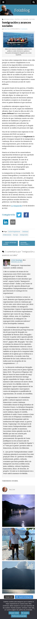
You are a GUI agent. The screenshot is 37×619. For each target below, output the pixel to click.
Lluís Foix (7, 29)
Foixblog (22, 10)
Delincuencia (7, 235)
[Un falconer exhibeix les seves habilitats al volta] (18, 544)
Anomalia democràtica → (25, 243)
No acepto (25, 613)
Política (17, 19)
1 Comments (24, 29)
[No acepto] (34, 609)
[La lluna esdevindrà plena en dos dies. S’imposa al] (18, 510)
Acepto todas (14, 613)
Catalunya (25, 231)
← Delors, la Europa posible (9, 243)
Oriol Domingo (16, 260)
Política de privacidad (19, 616)
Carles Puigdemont (14, 231)
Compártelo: (8, 215)
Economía (24, 19)
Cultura (32, 19)
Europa (15, 235)
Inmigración (24, 235)
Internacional (9, 19)
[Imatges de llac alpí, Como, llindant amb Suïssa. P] (18, 577)
